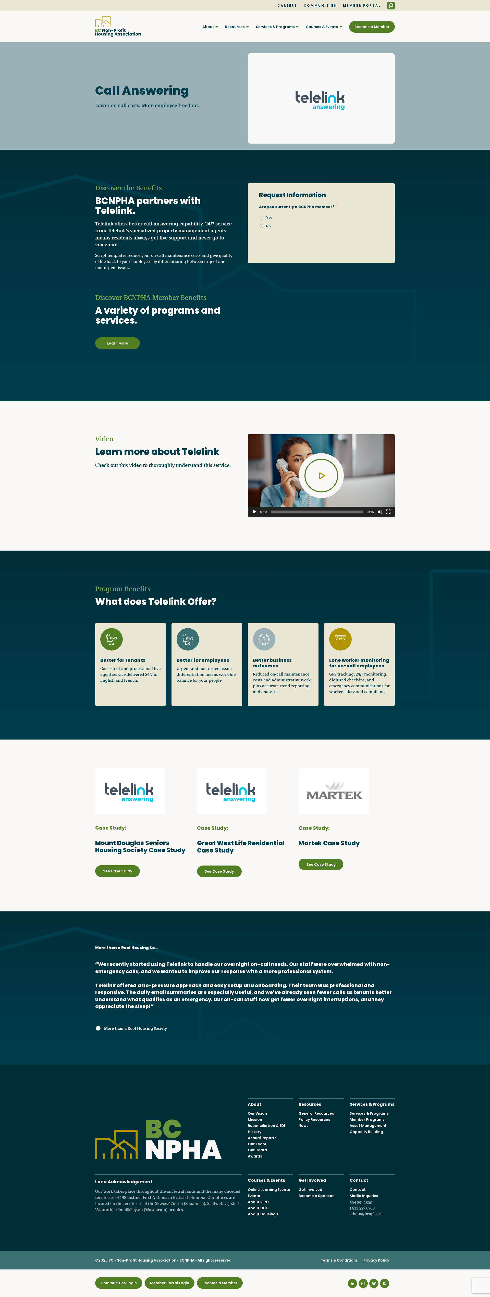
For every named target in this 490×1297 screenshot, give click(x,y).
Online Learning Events (269, 1189)
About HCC (258, 1208)
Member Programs (367, 1119)
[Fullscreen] (388, 511)
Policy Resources (314, 1119)
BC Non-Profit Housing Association (118, 26)
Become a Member (371, 26)
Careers (287, 5)
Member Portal (362, 5)
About (208, 26)
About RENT (258, 1201)
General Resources (316, 1113)
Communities (320, 5)
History (254, 1131)
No (268, 226)
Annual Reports (262, 1137)
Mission (255, 1119)
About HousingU (263, 1214)
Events (254, 1195)
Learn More (117, 343)
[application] (321, 475)
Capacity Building (366, 1131)
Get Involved (312, 1179)
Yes (269, 217)
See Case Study (117, 871)
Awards (255, 1156)
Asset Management (368, 1125)
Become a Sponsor (316, 1195)
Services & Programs (275, 26)
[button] (321, 475)
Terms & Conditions (339, 1260)
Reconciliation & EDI (266, 1125)
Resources (235, 26)
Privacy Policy (376, 1260)
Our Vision (257, 1113)
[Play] (254, 511)
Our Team (257, 1144)
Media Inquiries (366, 1204)
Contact (359, 1179)
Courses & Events (322, 26)
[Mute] (380, 511)
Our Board (257, 1150)
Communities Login (119, 1283)
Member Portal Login (169, 1283)
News (304, 1125)
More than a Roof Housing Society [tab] (127, 947)
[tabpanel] (321, 223)
